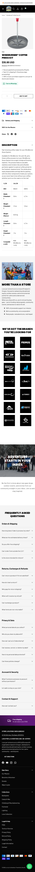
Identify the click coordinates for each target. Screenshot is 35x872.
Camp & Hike (6, 799)
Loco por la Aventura (10, 867)
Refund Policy (6, 836)
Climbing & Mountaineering (11, 803)
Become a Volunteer (8, 777)
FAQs (3, 825)
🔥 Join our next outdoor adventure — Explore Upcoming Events (17, 2)
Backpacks (5, 795)
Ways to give (6, 785)
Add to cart (23, 96)
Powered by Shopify (20, 867)
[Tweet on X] (8, 134)
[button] (17, 102)
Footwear (5, 807)
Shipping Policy (7, 840)
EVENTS (6, 46)
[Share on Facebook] (12, 134)
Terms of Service (7, 828)
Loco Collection (7, 814)
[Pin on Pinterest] (15, 134)
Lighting (4, 810)
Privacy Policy (6, 832)
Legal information (7, 843)
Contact (4, 847)
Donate (4, 781)
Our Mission (5, 774)
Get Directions (9, 756)
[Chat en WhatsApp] (29, 866)
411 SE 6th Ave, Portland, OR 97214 (13, 735)
